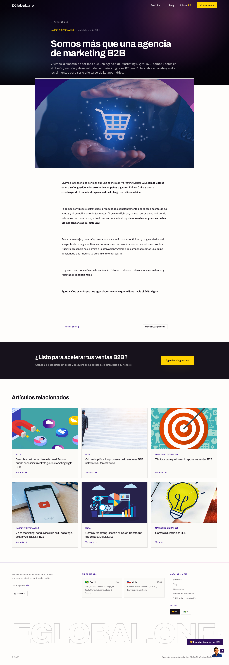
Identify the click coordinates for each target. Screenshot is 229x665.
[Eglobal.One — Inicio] (23, 5)
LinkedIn (21, 593)
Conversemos (207, 5)
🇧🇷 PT (186, 611)
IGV (27, 585)
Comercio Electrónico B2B (170, 532)
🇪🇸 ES (174, 611)
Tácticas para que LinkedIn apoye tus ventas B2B (183, 459)
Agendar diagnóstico (177, 360)
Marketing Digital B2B (62, 30)
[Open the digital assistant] (217, 652)
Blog (171, 5)
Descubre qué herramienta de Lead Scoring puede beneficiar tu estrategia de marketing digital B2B (44, 463)
